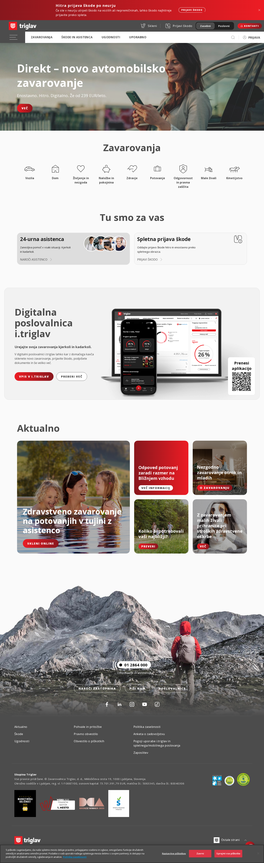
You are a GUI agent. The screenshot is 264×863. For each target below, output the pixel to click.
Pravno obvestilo (86, 734)
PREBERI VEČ (71, 376)
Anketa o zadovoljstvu (149, 734)
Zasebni (205, 26)
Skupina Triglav (25, 774)
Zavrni (200, 853)
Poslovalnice (172, 688)
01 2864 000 (135, 664)
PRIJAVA (254, 38)
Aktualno (20, 727)
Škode (18, 734)
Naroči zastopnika (97, 688)
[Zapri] (258, 853)
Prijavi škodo (192, 10)
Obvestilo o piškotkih (89, 741)
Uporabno (137, 37)
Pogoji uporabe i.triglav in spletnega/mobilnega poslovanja (156, 743)
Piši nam (137, 688)
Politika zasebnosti (147, 727)
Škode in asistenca (77, 37)
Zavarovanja (41, 37)
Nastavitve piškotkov (174, 853)
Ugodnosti (111, 37)
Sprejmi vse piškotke (228, 853)
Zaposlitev (140, 753)
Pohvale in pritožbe (88, 727)
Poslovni (224, 26)
